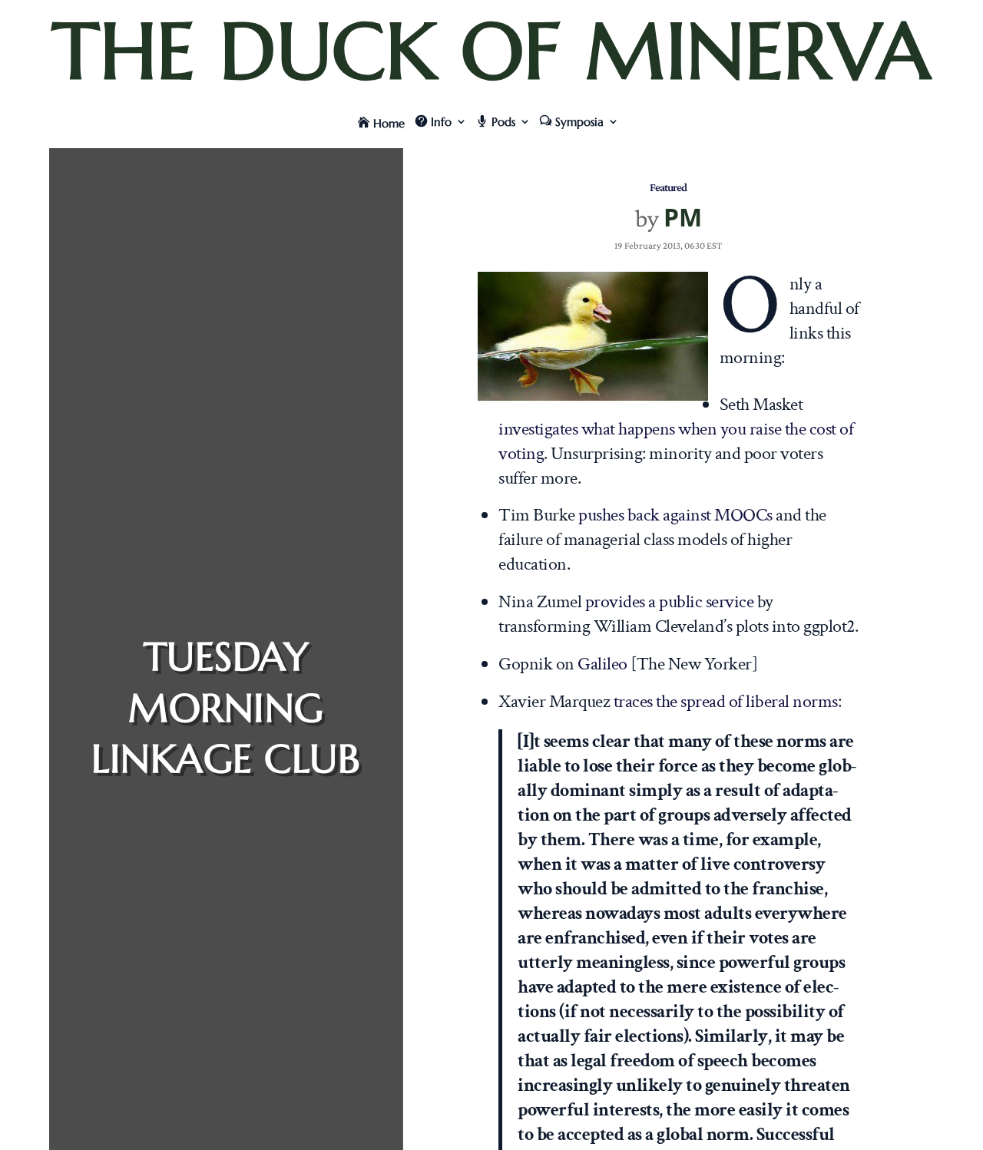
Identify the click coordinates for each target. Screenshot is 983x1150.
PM (683, 216)
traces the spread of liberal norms (726, 701)
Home (389, 123)
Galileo (602, 664)
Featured (668, 186)
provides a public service (669, 601)
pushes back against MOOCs (675, 515)
